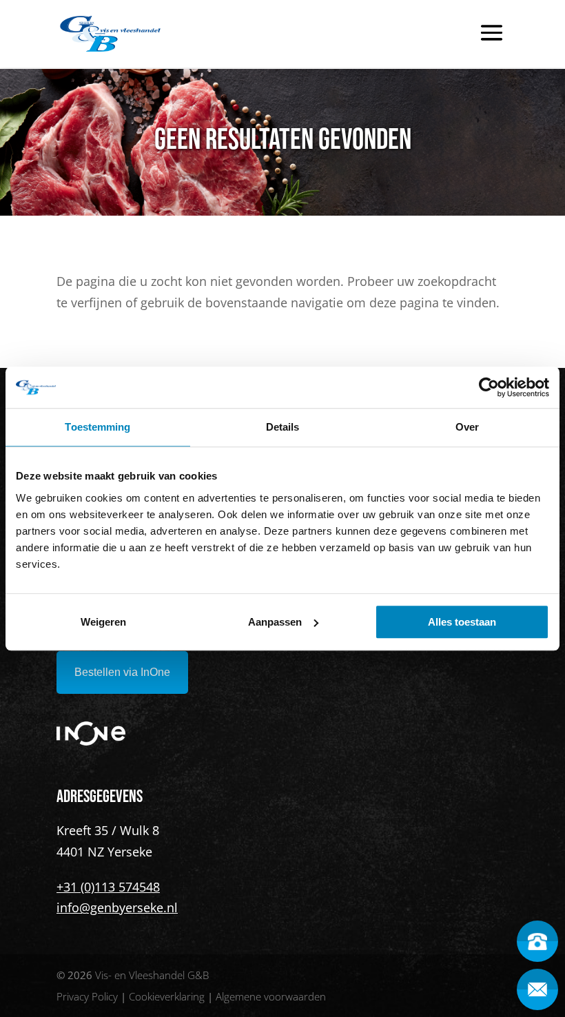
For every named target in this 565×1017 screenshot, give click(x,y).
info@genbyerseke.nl (117, 907)
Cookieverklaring (167, 996)
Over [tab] (467, 427)
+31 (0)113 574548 (108, 887)
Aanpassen (275, 622)
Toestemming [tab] (97, 427)
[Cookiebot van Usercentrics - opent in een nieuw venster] (489, 387)
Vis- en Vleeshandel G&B (152, 975)
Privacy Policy (87, 996)
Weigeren (103, 622)
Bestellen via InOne (122, 672)
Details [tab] (283, 427)
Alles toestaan (462, 622)
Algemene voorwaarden (271, 996)
